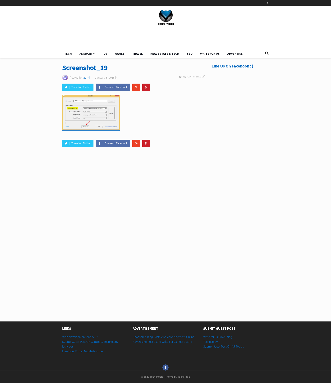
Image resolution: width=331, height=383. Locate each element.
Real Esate (154, 341)
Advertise (235, 53)
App (164, 337)
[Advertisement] (240, 138)
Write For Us (210, 53)
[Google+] (136, 87)
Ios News (68, 346)
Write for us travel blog (217, 337)
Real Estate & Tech (164, 53)
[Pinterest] (146, 87)
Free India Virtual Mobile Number (83, 351)
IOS (104, 53)
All (233, 346)
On (229, 346)
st (219, 346)
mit (210, 346)
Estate (188, 341)
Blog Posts (154, 337)
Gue (215, 346)
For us (173, 341)
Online (190, 337)
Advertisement (176, 337)
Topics (240, 346)
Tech (68, 53)
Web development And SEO (80, 337)
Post (224, 346)
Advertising (140, 341)
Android (85, 53)
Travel (137, 53)
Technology (210, 341)
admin (87, 77)
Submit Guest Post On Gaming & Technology (90, 341)
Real (180, 341)
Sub (205, 346)
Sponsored (139, 337)
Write (165, 341)
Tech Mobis (156, 376)
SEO (190, 53)
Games (120, 53)
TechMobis (184, 376)
